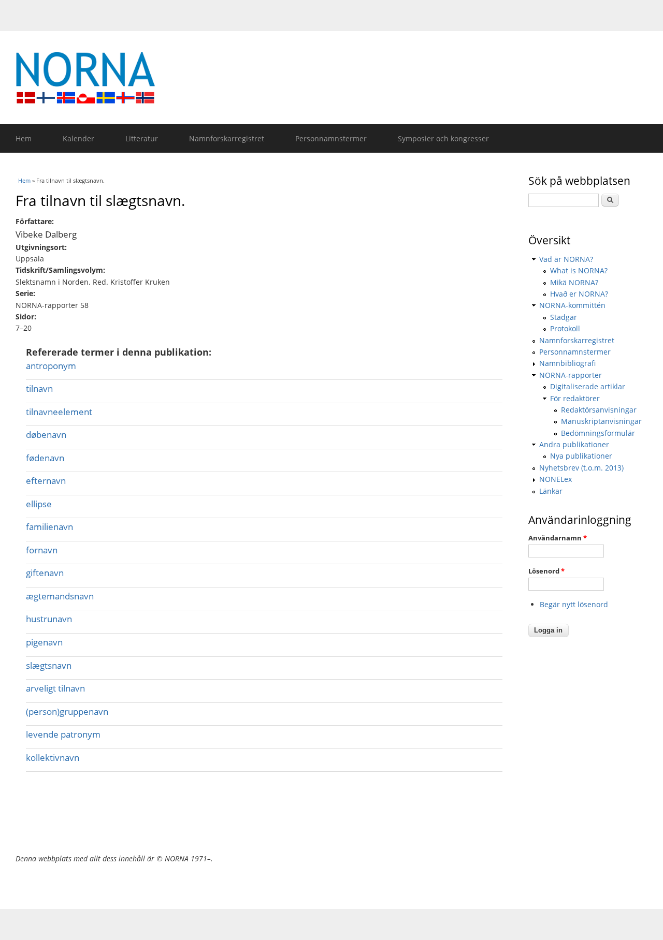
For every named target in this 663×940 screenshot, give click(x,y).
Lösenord (546, 571)
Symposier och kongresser (443, 138)
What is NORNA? (579, 270)
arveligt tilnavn (55, 688)
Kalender (78, 138)
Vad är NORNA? (566, 259)
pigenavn (44, 642)
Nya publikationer (581, 456)
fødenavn (45, 458)
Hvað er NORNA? (579, 294)
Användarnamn (557, 537)
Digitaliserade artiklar (587, 386)
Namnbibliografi (567, 363)
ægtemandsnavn (60, 596)
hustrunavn (49, 619)
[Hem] (337, 78)
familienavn (49, 527)
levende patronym (63, 734)
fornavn (41, 550)
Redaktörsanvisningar (599, 410)
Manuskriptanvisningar (601, 421)
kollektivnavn (52, 757)
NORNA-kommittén (572, 305)
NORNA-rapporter (570, 375)
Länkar (551, 491)
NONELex (555, 479)
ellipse (39, 504)
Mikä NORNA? (574, 282)
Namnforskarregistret (226, 138)
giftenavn (45, 573)
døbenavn (46, 434)
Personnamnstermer (331, 138)
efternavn (46, 481)
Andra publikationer (574, 444)
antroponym (51, 366)
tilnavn (39, 388)
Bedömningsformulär (598, 433)
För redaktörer (575, 398)
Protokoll (565, 328)
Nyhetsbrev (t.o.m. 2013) (581, 468)
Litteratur (141, 138)
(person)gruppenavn (67, 711)
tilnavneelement (59, 412)
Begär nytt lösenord (574, 604)
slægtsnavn (48, 665)
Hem (24, 138)
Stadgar (563, 317)
